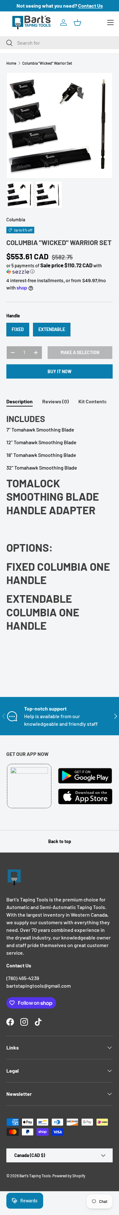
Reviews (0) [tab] (55, 401)
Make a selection (80, 352)
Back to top (59, 841)
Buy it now (59, 371)
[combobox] (59, 42)
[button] (77, 22)
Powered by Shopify (68, 1175)
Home (11, 63)
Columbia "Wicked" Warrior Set (47, 63)
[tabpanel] (59, 523)
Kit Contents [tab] (92, 401)
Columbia (15, 219)
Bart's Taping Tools (35, 1175)
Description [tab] (19, 401)
